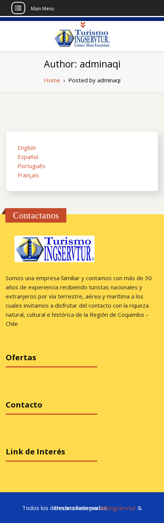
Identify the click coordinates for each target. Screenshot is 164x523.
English (27, 147)
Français (28, 175)
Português (31, 166)
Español (28, 156)
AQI (105, 508)
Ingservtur (123, 508)
